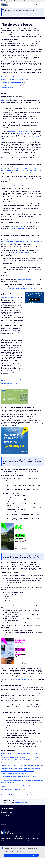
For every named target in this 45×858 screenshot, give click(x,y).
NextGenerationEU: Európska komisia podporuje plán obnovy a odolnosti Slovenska (21, 765)
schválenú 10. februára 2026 (24, 133)
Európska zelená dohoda (7, 87)
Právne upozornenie (22, 840)
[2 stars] (3, 802)
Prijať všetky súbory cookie (12, 855)
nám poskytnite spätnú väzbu (21, 802)
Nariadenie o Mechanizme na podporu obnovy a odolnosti (15, 792)
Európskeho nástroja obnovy (22, 172)
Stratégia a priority (6, 21)
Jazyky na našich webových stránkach (21, 838)
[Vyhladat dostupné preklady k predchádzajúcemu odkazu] (17, 76)
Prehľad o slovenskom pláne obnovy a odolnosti (13, 773)
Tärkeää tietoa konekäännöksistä (20, 14)
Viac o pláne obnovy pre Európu (9, 76)
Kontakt (28, 836)
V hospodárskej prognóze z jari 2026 (10, 297)
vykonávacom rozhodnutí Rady (20, 252)
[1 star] (2, 802)
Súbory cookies (35, 838)
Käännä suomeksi (8, 14)
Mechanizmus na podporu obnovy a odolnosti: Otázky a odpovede (17, 770)
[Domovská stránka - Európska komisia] (5, 4)
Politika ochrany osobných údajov (8, 840)
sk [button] (36, 4)
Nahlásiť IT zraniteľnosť (6, 838)
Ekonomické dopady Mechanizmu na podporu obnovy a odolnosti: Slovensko (21, 288)
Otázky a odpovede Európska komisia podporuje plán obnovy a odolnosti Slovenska (21, 768)
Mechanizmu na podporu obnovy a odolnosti (31, 170)
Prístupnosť (3, 824)
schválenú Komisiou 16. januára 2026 (18, 131)
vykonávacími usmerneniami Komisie (17, 228)
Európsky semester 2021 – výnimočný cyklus (12, 85)
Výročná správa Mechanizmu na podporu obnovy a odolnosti (16, 794)
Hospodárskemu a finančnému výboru (26, 279)
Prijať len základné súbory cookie (29, 855)
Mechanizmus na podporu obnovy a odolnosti (12, 82)
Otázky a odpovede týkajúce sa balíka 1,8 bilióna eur (14, 79)
